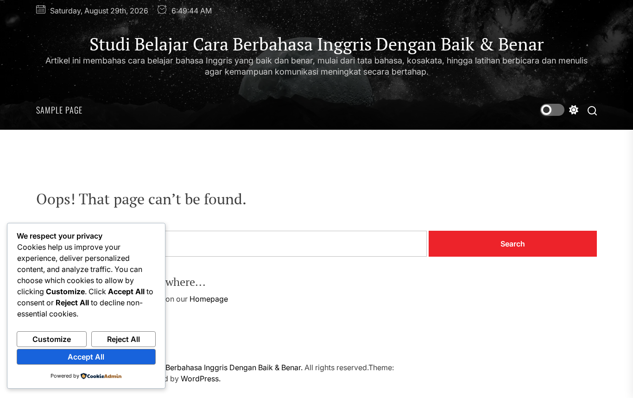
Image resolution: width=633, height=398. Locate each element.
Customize (51, 339)
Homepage (209, 298)
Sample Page (59, 110)
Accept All (86, 356)
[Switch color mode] (559, 110)
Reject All (123, 339)
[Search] (592, 110)
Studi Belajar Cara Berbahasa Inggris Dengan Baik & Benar (316, 44)
